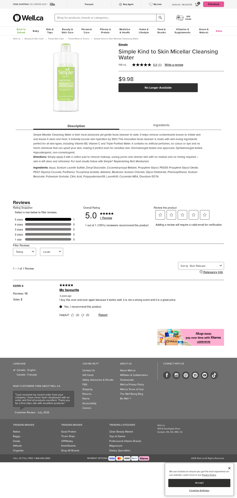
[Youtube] (204, 375)
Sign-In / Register (182, 5)
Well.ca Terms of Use (132, 389)
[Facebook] (167, 375)
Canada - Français (27, 375)
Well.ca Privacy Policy (132, 384)
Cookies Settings (199, 490)
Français (89, 4)
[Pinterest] (186, 375)
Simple (123, 45)
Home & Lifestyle (144, 31)
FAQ (84, 384)
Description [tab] (76, 126)
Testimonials (127, 380)
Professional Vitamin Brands (125, 441)
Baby (36, 31)
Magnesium (115, 446)
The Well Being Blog (131, 394)
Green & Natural (204, 31)
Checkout (213, 4)
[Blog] (195, 375)
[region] (199, 479)
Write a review (174, 65)
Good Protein (68, 432)
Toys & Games (117, 436)
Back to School (21, 31)
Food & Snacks (161, 31)
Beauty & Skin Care (67, 31)
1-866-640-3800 (42, 458)
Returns (86, 394)
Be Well (125, 399)
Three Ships (68, 436)
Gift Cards (88, 375)
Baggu (16, 436)
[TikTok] (214, 375)
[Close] (229, 468)
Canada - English (26, 370)
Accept (199, 482)
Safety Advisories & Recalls (98, 380)
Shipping (87, 389)
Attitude (17, 446)
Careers (86, 408)
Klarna (85, 399)
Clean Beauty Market (121, 432)
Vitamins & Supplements (183, 31)
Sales (219, 31)
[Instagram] (176, 375)
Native (16, 432)
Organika (18, 450)
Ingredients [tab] (161, 125)
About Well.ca (127, 370)
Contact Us (88, 370)
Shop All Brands (70, 450)
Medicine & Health (124, 31)
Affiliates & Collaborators (134, 375)
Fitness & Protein (105, 31)
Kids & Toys (50, 31)
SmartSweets (68, 446)
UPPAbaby (67, 441)
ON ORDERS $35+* (30, 4)
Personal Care (86, 31)
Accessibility (89, 403)
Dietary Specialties (119, 450)
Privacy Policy (209, 475)
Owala (16, 441)
